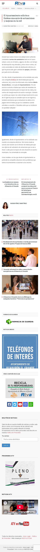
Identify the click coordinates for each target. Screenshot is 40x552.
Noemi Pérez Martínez (10, 26)
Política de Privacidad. (14, 432)
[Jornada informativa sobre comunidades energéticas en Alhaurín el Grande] (20, 257)
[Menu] (3, 3)
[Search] (37, 3)
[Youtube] (20, 404)
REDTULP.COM (27, 538)
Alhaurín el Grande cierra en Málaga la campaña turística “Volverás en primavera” (18, 298)
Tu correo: (5, 436)
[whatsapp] (30, 404)
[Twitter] (14, 404)
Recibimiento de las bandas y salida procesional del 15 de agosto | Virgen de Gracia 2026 (20, 243)
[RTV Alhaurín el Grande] (20, 3)
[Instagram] (25, 404)
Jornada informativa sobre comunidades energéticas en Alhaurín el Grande (17, 270)
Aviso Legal (26, 536)
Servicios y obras (33, 26)
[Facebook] (9, 404)
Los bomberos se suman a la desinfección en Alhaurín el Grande (11, 184)
